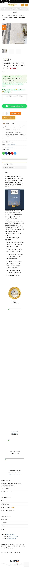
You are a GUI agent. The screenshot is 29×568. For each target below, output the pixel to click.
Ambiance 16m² (12, 15)
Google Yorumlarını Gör (14, 474)
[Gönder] (25, 8)
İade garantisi (14, 433)
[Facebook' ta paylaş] (6, 153)
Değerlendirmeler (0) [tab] (9, 167)
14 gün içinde (14, 431)
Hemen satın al (9, 118)
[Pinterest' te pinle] (12, 153)
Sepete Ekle (15, 113)
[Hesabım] (22, 5)
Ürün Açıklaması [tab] (8, 164)
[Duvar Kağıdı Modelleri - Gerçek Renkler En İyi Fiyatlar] (12, 5)
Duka (3, 15)
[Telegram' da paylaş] (15, 153)
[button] (2, 5)
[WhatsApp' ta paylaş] (3, 153)
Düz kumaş (10, 147)
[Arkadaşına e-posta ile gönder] (9, 153)
